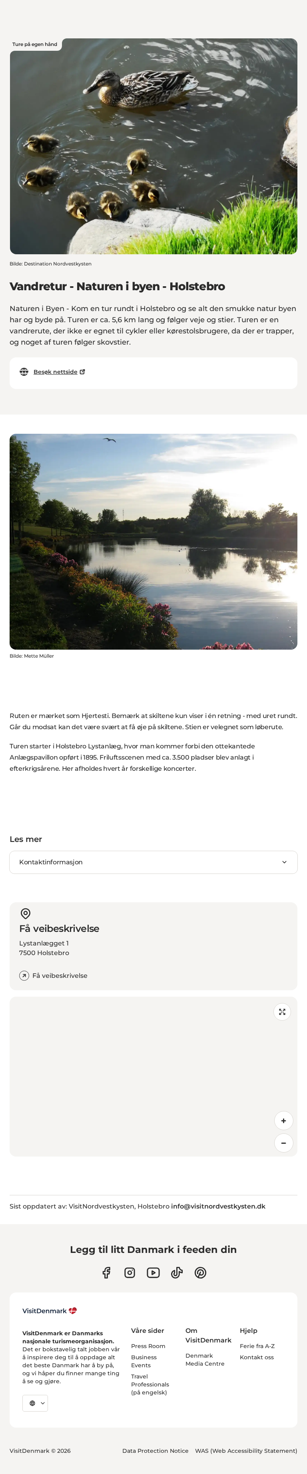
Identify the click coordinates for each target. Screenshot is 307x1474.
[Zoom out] (283, 1143)
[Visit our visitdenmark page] (153, 1273)
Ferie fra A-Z (257, 1346)
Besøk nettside (56, 371)
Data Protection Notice (155, 1450)
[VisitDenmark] (49, 1311)
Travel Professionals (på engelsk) (150, 1384)
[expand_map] (282, 1012)
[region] (153, 1077)
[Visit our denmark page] (106, 1273)
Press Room (148, 1346)
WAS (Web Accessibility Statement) (246, 1450)
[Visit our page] (130, 1273)
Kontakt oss (257, 1357)
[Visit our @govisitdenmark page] (177, 1273)
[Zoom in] (283, 1120)
